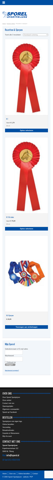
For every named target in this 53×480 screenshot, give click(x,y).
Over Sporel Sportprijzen (11, 397)
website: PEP (28, 477)
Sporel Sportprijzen (14, 14)
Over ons (12, 474)
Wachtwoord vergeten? (12, 370)
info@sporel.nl (12, 455)
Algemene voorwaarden (10, 409)
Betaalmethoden (8, 430)
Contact (35, 474)
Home (4, 23)
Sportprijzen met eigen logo (12, 421)
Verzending (6, 427)
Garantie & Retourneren (10, 433)
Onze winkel (6, 400)
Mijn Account (7, 436)
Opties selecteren (26, 130)
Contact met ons (8, 403)
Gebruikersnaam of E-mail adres (16, 349)
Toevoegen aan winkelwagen (26, 327)
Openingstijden (7, 406)
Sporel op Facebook (9, 412)
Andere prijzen (11, 23)
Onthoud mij (11, 362)
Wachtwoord (9, 356)
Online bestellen (8, 424)
